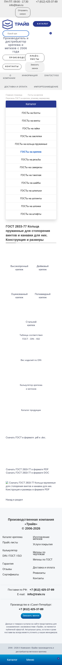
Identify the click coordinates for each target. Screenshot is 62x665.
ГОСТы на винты (31, 120)
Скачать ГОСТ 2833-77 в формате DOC (27, 472)
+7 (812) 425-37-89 (42, 589)
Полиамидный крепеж (42, 296)
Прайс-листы (10, 542)
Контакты (38, 578)
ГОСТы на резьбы (31, 159)
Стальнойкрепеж (31, 323)
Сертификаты (11, 574)
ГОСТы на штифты (31, 214)
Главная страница (14, 95)
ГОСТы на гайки (31, 128)
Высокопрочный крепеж (19, 268)
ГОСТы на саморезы (31, 167)
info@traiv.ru (36, 594)
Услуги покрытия (43, 544)
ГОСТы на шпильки (31, 190)
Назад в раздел (14, 499)
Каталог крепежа (12, 537)
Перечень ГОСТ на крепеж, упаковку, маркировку (28, 98)
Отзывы (7, 569)
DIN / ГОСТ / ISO (12, 555)
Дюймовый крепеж (42, 268)
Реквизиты (39, 573)
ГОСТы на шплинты (31, 198)
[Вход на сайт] (8, 14)
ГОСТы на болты (31, 113)
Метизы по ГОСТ (42, 559)
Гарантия (8, 563)
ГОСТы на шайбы (31, 182)
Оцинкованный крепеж (19, 296)
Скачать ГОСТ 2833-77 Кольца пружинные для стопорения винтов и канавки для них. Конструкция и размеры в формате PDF (31, 486)
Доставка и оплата (44, 567)
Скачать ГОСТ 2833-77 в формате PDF (27, 469)
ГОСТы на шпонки (31, 206)
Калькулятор (10, 550)
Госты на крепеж (35, 95)
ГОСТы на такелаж (31, 175)
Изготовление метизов (41, 538)
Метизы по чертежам (39, 553)
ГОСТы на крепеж (31, 151)
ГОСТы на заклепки (31, 136)
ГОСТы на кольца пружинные (31, 144)
